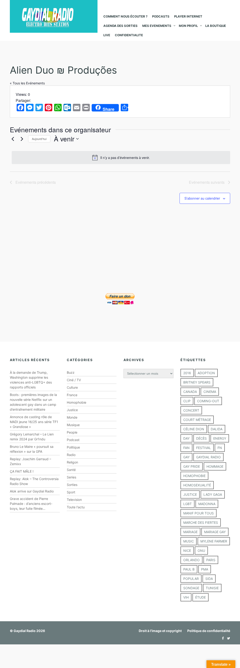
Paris (210, 560)
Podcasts (160, 16)
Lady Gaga (212, 494)
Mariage (190, 532)
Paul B (189, 569)
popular (191, 579)
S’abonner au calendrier (202, 198)
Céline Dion (193, 429)
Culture (72, 387)
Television (74, 500)
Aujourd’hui (39, 139)
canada (190, 392)
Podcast (73, 440)
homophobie (194, 476)
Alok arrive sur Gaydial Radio (32, 491)
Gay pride (191, 466)
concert (191, 410)
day (186, 438)
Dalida (216, 429)
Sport (71, 492)
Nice (187, 551)
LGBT (187, 504)
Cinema (209, 392)
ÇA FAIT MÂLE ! (22, 471)
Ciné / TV (74, 380)
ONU (201, 551)
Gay (186, 457)
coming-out (208, 401)
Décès (201, 438)
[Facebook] (222, 638)
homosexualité (197, 485)
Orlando (191, 560)
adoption (206, 373)
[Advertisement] (120, 255)
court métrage (197, 420)
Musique (73, 425)
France (72, 395)
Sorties (72, 485)
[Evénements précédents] (12, 139)
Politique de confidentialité (208, 631)
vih (186, 597)
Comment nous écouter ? (125, 16)
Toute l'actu (76, 507)
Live (106, 35)
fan (186, 448)
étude (200, 597)
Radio (71, 455)
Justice (72, 410)
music (188, 541)
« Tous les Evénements (27, 83)
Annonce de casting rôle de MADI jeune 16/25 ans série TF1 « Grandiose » (34, 422)
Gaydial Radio (208, 457)
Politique (73, 447)
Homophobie (76, 402)
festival (203, 448)
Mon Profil (188, 26)
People (72, 432)
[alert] (121, 157)
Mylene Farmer (213, 541)
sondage (191, 588)
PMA (204, 569)
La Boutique (215, 26)
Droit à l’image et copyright (160, 631)
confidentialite (129, 35)
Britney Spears (196, 382)
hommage (214, 466)
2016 (187, 373)
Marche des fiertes (200, 522)
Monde (72, 417)
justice (190, 494)
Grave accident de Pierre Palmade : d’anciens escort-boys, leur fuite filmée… (31, 503)
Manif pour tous (198, 513)
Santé (71, 470)
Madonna (206, 504)
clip (187, 401)
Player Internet (188, 16)
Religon (72, 462)
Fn (220, 448)
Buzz (71, 372)
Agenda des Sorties (120, 26)
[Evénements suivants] (22, 139)
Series (71, 477)
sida (209, 579)
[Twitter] (227, 638)
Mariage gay (215, 532)
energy (219, 438)
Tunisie (212, 588)
